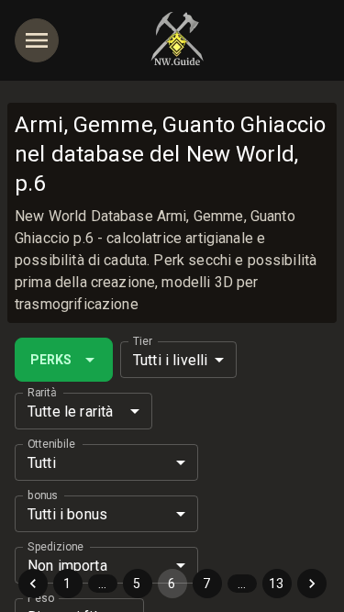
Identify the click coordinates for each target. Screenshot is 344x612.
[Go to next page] (312, 583)
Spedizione (55, 546)
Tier (142, 341)
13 (276, 583)
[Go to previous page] (33, 583)
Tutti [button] (42, 463)
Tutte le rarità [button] (70, 411)
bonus (43, 495)
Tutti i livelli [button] (170, 360)
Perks (51, 359)
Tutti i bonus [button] (67, 514)
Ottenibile (51, 444)
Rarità (42, 392)
